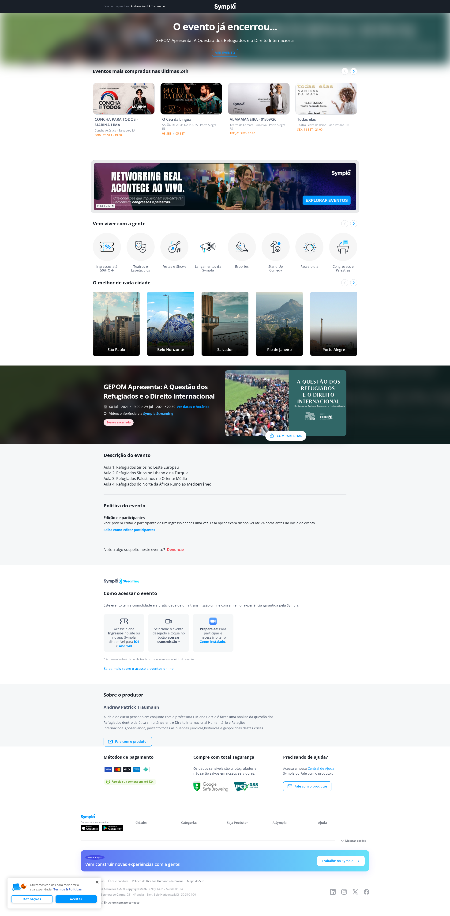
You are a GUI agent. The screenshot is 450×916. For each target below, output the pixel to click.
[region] (54, 893)
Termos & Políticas (67, 889)
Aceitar (76, 899)
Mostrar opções (355, 841)
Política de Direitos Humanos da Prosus (157, 881)
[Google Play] (112, 828)
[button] (19, 887)
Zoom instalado (212, 641)
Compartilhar (289, 435)
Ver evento (225, 52)
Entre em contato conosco (121, 903)
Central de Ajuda (321, 768)
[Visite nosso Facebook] (366, 892)
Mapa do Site (195, 881)
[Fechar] (97, 882)
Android (125, 646)
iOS (136, 641)
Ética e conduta (118, 881)
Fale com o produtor (131, 741)
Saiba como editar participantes (129, 530)
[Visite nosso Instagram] (344, 892)
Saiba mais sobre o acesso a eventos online (138, 669)
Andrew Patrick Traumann (148, 6)
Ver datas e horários (193, 407)
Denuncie (175, 549)
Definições (32, 899)
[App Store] (90, 828)
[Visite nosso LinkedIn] (333, 892)
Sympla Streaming (158, 413)
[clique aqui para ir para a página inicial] (225, 6)
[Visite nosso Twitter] (355, 892)
